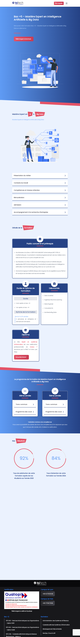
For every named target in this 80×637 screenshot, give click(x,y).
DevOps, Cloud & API (49, 633)
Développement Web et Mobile (52, 629)
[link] (23, 39)
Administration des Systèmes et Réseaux (56, 620)
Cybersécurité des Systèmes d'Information (56, 625)
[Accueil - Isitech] (17, 3)
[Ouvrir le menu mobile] (66, 3)
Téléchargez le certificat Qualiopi (21, 611)
